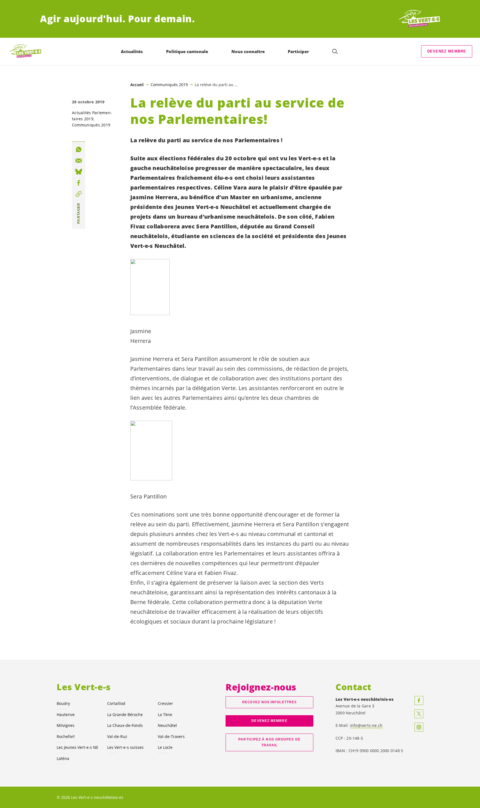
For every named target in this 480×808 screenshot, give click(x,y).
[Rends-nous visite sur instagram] (418, 727)
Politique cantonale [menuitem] (187, 51)
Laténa (63, 758)
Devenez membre (446, 51)
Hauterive (66, 714)
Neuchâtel (167, 725)
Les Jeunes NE (77, 747)
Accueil (137, 85)
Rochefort (66, 736)
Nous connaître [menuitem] (248, 51)
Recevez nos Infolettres (269, 702)
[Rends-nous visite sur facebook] (418, 700)
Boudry (63, 703)
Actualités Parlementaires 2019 (92, 115)
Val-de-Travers (171, 736)
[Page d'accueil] (419, 19)
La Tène (165, 714)
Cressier (165, 703)
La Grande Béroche (125, 714)
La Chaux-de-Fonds (125, 725)
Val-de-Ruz (117, 736)
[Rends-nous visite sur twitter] (418, 713)
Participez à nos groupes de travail (269, 742)
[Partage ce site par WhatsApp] (78, 149)
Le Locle (165, 747)
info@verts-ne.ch (366, 725)
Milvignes (65, 725)
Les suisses (125, 747)
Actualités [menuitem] (132, 51)
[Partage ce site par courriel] (78, 160)
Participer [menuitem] (298, 51)
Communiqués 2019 (169, 84)
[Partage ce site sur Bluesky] (78, 171)
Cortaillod (116, 703)
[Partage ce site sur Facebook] (78, 182)
